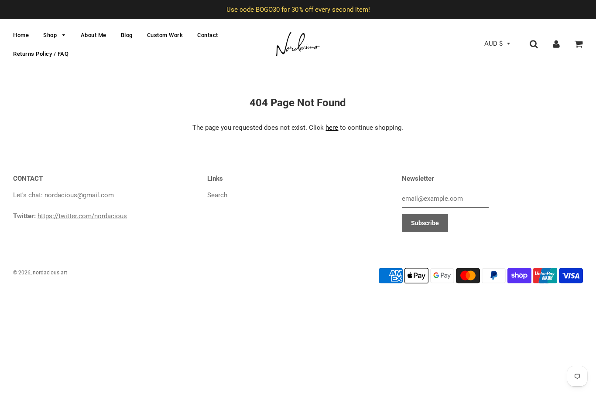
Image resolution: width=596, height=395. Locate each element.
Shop (50, 35)
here (331, 128)
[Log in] (556, 43)
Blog (127, 35)
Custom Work (165, 35)
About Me (93, 35)
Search (217, 195)
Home (21, 35)
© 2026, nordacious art (40, 273)
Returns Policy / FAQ (41, 54)
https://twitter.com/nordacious (82, 216)
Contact (207, 35)
